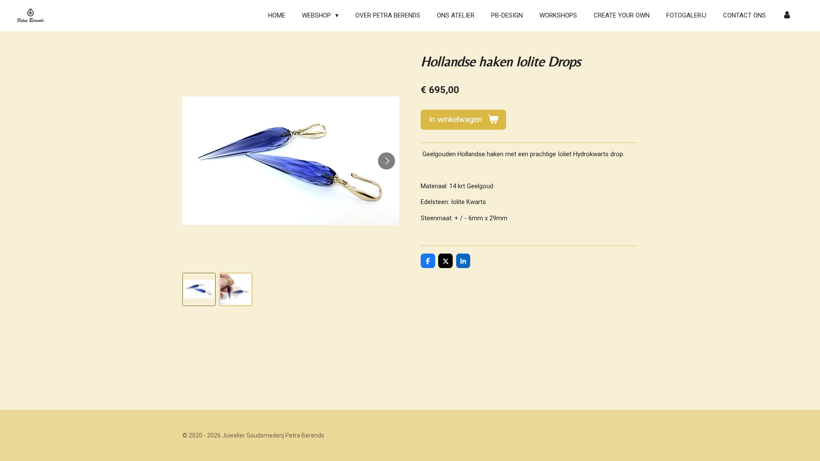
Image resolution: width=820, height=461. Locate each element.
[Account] (787, 16)
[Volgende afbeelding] (386, 160)
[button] (199, 289)
